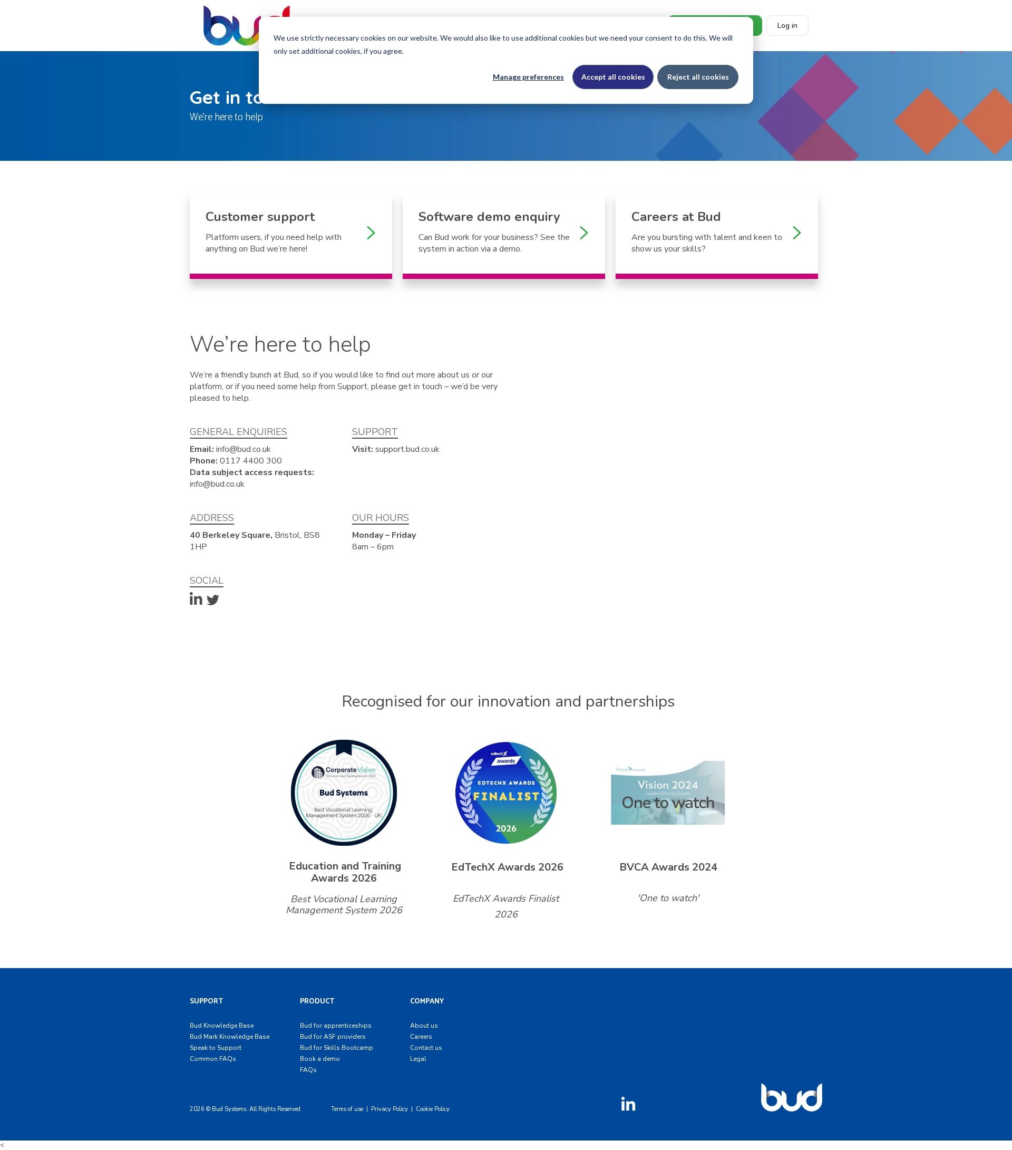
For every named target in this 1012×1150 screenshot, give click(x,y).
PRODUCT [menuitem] (317, 1002)
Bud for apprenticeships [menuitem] (336, 1025)
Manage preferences (528, 76)
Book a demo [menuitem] (320, 1059)
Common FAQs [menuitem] (213, 1059)
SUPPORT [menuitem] (206, 1002)
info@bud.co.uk (243, 449)
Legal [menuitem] (418, 1059)
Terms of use (347, 1109)
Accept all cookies (613, 76)
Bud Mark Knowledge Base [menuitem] (229, 1036)
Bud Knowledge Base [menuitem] (222, 1025)
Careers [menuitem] (421, 1036)
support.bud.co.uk (407, 449)
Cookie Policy (433, 1109)
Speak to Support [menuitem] (215, 1047)
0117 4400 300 (251, 461)
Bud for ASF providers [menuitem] (333, 1036)
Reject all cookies (698, 76)
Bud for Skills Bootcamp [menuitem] (336, 1047)
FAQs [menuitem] (308, 1070)
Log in (787, 26)
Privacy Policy (389, 1109)
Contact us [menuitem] (426, 1047)
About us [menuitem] (424, 1025)
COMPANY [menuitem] (427, 1002)
